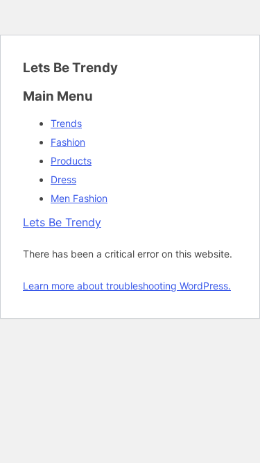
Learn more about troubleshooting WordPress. (127, 286)
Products (71, 161)
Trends (66, 123)
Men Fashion (79, 198)
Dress (63, 179)
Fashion (68, 142)
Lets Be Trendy (62, 222)
